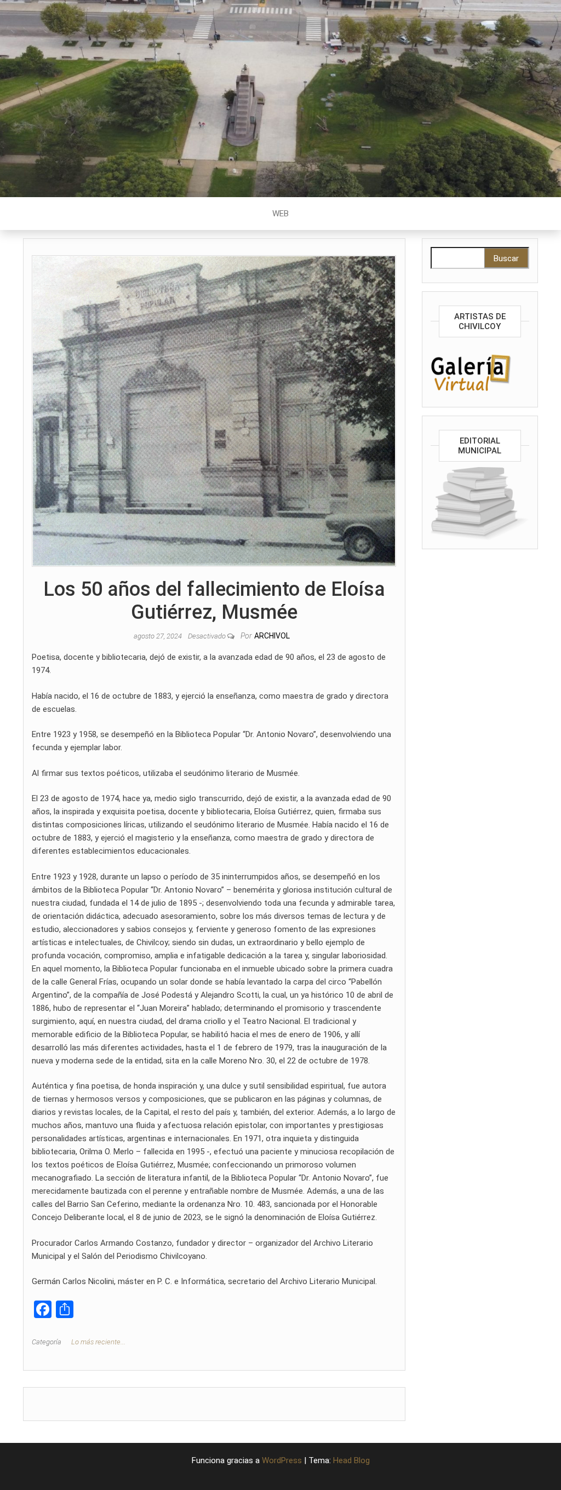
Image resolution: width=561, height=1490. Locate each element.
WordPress (282, 1460)
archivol (272, 635)
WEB (280, 213)
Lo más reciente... (98, 1342)
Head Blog (351, 1460)
